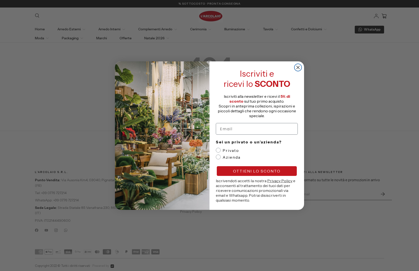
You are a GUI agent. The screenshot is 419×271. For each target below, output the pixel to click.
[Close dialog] (298, 67)
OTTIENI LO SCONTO (257, 171)
